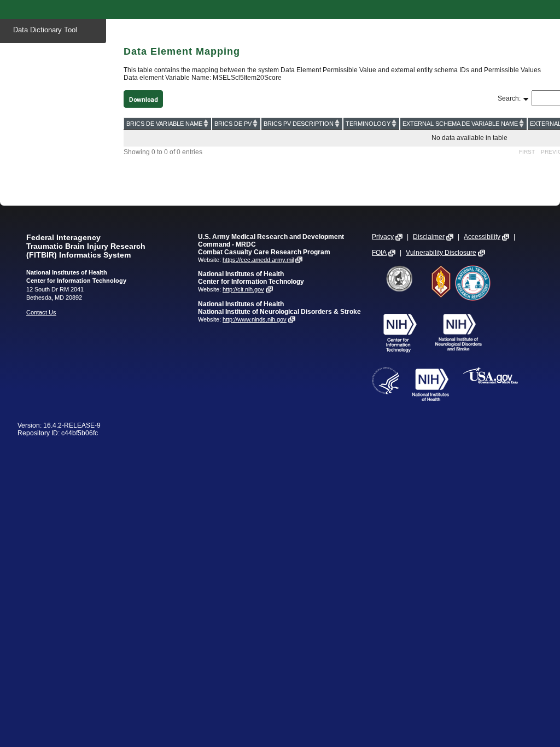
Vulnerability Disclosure (441, 252)
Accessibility (482, 237)
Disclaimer (429, 237)
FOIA (379, 252)
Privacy (383, 237)
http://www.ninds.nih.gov (255, 319)
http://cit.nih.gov (243, 289)
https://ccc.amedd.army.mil (258, 259)
